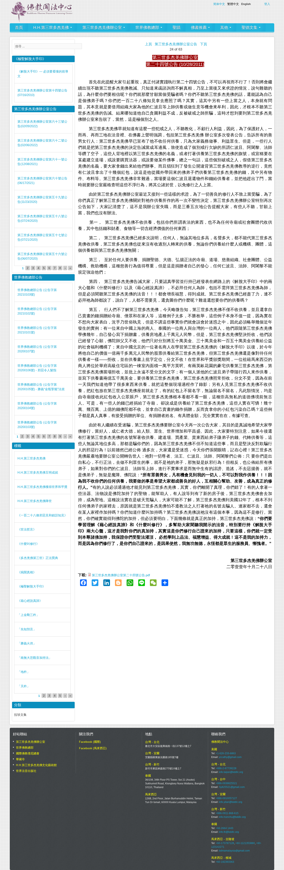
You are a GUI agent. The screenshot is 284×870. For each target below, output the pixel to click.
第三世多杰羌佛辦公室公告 (176, 44)
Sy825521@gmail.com (232, 787)
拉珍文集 (20, 714)
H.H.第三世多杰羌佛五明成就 (37, 472)
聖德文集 (250, 27)
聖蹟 (176, 27)
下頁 (203, 44)
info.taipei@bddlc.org (231, 772)
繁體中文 (233, 4)
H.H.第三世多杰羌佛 (51, 27)
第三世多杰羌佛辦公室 (102, 27)
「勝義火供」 (26, 643)
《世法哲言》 (26, 529)
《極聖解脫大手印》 (31, 586)
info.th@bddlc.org (229, 832)
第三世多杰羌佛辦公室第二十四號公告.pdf (121, 575)
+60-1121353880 (245, 843)
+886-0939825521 (226, 783)
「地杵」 (23, 672)
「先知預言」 (26, 629)
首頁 (19, 27)
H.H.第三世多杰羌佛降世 (34, 501)
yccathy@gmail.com (230, 757)
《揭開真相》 (26, 572)
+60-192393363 (225, 861)
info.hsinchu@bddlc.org (232, 817)
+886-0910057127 (226, 798)
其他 (224, 27)
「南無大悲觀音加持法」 (34, 657)
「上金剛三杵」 (28, 615)
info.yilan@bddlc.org (230, 802)
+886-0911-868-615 (227, 813)
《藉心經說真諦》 (29, 600)
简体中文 (219, 4)
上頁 (148, 44)
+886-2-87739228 (226, 768)
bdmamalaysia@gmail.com (234, 850)
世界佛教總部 (147, 27)
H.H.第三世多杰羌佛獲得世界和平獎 (42, 487)
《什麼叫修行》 (28, 543)
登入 (267, 4)
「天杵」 (23, 686)
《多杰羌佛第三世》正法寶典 (37, 558)
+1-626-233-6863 (226, 753)
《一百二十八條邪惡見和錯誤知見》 (42, 515)
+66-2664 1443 (224, 828)
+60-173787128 (225, 843)
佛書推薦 (199, 27)
